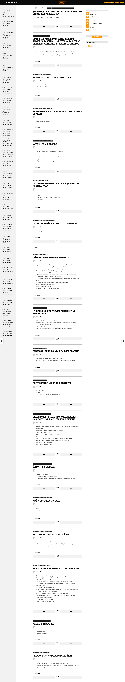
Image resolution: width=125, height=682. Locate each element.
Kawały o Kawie (6, 120)
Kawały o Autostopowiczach (6, 35)
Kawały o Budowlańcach (5, 58)
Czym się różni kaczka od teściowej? (96, 17)
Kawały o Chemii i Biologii (6, 64)
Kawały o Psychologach (7, 208)
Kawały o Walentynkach (5, 276)
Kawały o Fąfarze (6, 91)
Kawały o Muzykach (6, 163)
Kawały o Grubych (6, 102)
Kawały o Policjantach (7, 193)
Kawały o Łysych (6, 150)
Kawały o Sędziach (6, 226)
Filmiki (116, 2)
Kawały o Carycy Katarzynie (6, 61)
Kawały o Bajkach (6, 45)
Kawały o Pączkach (6, 175)
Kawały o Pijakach (6, 185)
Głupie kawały (5, 316)
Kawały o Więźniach (6, 288)
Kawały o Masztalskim (7, 157)
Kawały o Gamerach (6, 96)
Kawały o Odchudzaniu (7, 173)
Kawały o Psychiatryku (7, 206)
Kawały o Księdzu (6, 136)
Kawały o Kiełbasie (6, 122)
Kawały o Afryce (6, 23)
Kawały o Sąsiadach (7, 224)
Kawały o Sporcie (6, 236)
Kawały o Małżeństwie (7, 152)
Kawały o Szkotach (6, 254)
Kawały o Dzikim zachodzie (6, 80)
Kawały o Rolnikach (7, 215)
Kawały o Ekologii (6, 85)
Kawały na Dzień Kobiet (7, 327)
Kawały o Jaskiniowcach (5, 117)
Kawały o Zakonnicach (7, 300)
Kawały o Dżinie (5, 82)
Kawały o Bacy (5, 43)
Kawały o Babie (5, 41)
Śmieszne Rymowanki (7, 320)
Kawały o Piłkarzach (7, 187)
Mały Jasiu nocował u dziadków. (96, 23)
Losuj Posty (97, 36)
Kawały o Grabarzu (6, 100)
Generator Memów (109, 2)
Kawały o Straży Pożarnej (6, 242)
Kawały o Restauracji (7, 213)
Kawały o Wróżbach (7, 290)
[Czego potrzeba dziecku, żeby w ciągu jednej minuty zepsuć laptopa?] (123, 341)
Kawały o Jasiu (5, 115)
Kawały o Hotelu (6, 107)
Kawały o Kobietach (7, 127)
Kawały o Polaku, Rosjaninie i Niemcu (6, 190)
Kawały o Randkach (6, 211)
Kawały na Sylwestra (7, 336)
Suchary (36, 247)
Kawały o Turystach (7, 267)
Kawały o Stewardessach (6, 239)
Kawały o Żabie (5, 307)
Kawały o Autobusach (7, 32)
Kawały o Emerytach (7, 87)
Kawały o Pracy (6, 197)
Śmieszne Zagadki (6, 10)
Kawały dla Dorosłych (7, 322)
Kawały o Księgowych (7, 138)
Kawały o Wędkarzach (7, 283)
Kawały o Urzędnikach (7, 271)
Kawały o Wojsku (6, 281)
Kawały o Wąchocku (7, 279)
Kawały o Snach (6, 234)
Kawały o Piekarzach (7, 178)
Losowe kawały (91, 46)
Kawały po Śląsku (6, 311)
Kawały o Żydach (6, 309)
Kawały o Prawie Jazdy (7, 200)
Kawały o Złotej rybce (7, 302)
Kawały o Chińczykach (7, 67)
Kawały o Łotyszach (7, 148)
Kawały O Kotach (6, 131)
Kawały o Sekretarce (7, 228)
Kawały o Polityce (6, 195)
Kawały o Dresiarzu (7, 77)
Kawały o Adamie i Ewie (7, 21)
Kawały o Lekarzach (7, 143)
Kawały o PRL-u (5, 204)
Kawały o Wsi (5, 292)
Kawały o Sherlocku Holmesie (7, 231)
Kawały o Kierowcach (7, 124)
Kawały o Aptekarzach (7, 28)
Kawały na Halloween (7, 331)
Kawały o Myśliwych (7, 165)
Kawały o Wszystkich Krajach (7, 295)
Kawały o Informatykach (5, 112)
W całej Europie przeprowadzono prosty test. (98, 20)
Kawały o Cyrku (6, 75)
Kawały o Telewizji (6, 260)
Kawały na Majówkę (7, 333)
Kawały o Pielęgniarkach (5, 180)
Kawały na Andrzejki (7, 324)
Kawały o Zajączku (6, 298)
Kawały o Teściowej (7, 263)
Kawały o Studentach (7, 245)
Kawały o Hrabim (6, 109)
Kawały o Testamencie (7, 265)
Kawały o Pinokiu (6, 183)
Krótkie (4, 12)
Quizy (122, 2)
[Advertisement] (97, 59)
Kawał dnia (90, 45)
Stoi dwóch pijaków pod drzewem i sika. (97, 30)
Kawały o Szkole (6, 249)
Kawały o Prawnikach (7, 202)
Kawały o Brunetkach (7, 55)
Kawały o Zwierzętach (7, 304)
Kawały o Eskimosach (7, 89)
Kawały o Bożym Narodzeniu (6, 52)
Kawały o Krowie (6, 133)
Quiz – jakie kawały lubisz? (93, 47)
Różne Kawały (5, 318)
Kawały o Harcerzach (7, 105)
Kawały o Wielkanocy (7, 286)
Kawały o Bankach (6, 47)
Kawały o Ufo (5, 269)
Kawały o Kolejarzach (7, 129)
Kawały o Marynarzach (7, 154)
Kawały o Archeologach (8, 30)
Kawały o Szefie (6, 247)
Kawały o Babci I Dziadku (6, 38)
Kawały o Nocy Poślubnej (5, 170)
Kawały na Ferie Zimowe (7, 329)
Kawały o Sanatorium (7, 222)
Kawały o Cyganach (6, 73)
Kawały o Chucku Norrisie (6, 70)
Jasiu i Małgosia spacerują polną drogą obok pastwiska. (98, 26)
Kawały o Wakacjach (7, 274)
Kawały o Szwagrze (6, 258)
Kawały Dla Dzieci (6, 19)
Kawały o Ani (5, 25)
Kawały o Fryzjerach (7, 94)
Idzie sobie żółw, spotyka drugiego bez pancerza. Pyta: (97, 13)
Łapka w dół (71, 26)
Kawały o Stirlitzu (6, 251)
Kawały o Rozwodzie (7, 217)
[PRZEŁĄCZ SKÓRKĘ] (20, 2)
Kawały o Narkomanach (7, 168)
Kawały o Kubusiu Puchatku (6, 141)
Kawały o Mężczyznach (7, 161)
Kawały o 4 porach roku (8, 17)
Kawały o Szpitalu (6, 256)
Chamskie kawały (6, 313)
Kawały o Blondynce (7, 50)
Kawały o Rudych (6, 219)
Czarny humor (5, 8)
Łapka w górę (44, 26)
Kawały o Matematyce (7, 159)
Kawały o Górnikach (7, 98)
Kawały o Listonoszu (7, 145)
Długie (3, 14)
